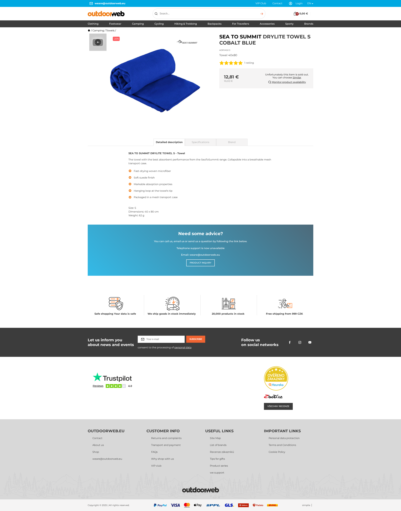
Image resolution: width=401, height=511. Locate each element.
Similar (297, 77)
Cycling (159, 23)
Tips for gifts (217, 458)
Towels (110, 30)
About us (98, 445)
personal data (182, 347)
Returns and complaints (166, 438)
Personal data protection (284, 438)
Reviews (98, 386)
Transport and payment (166, 445)
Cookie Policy (277, 451)
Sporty (289, 23)
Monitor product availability (289, 82)
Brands (308, 23)
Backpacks (214, 23)
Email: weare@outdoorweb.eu (200, 254)
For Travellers (240, 23)
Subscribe (195, 339)
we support (217, 472)
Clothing (93, 23)
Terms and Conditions (282, 445)
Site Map (215, 438)
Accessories (267, 23)
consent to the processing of (164, 347)
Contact (277, 3)
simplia (306, 505)
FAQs (154, 451)
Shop (95, 451)
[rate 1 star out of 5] (221, 63)
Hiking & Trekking (185, 23)
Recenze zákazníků (222, 451)
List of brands (218, 445)
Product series (219, 465)
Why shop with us (162, 458)
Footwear (115, 23)
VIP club (156, 465)
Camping (138, 23)
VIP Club (260, 3)
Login (299, 3)
